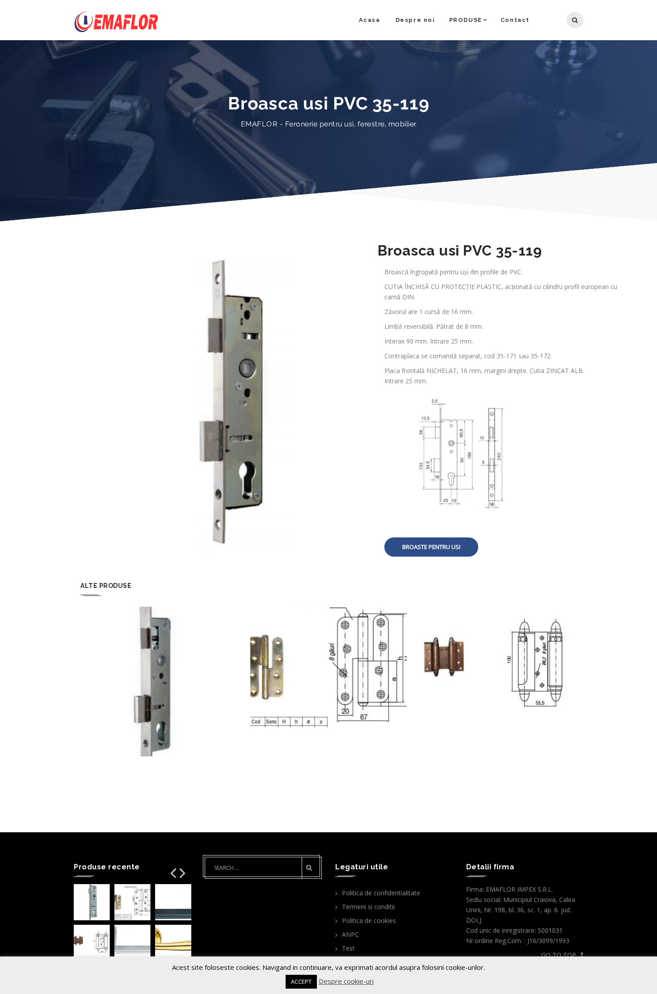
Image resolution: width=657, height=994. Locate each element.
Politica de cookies (369, 920)
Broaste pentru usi (431, 547)
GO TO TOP (558, 955)
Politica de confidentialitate (381, 893)
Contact (515, 20)
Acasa (369, 20)
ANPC (350, 934)
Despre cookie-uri (346, 981)
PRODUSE (465, 20)
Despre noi (415, 20)
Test (348, 948)
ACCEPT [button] (301, 981)
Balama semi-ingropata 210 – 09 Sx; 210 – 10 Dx (328, 654)
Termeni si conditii (368, 906)
